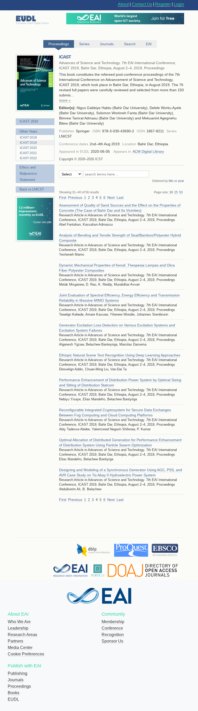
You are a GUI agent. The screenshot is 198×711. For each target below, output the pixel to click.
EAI (149, 44)
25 (176, 192)
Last (120, 197)
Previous (75, 197)
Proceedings (19, 686)
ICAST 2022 (28, 158)
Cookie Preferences (26, 654)
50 (181, 192)
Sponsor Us (112, 641)
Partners (15, 641)
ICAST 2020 (28, 148)
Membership (113, 622)
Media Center (20, 647)
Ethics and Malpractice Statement (28, 173)
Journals (15, 680)
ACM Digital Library (148, 151)
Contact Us (142, 4)
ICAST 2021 (28, 153)
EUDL (13, 699)
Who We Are (19, 622)
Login (179, 4)
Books (13, 693)
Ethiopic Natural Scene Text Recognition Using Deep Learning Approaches (119, 355)
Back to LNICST (32, 189)
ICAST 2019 (29, 121)
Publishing (17, 673)
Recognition (113, 634)
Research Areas (22, 634)
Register (163, 4)
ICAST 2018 (28, 137)
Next (111, 197)
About (123, 4)
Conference (112, 628)
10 (171, 192)
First (62, 197)
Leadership (18, 628)
